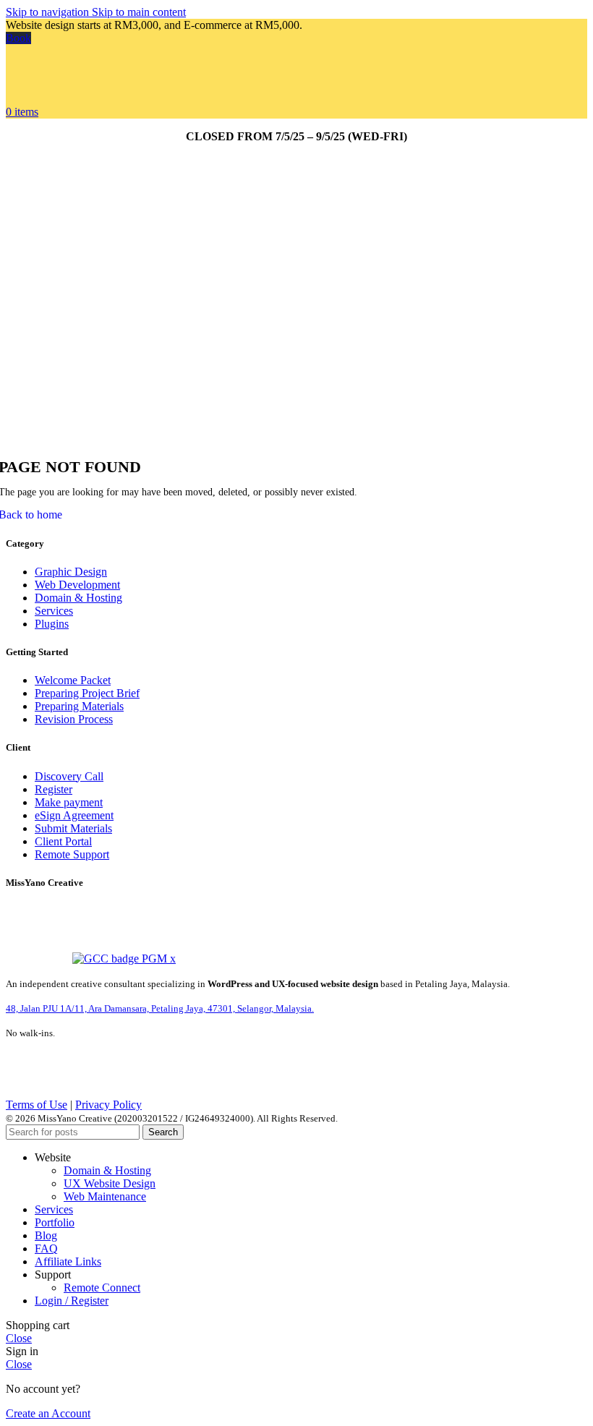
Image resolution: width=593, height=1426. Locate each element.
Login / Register (71, 1300)
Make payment (69, 802)
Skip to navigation (49, 12)
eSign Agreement (74, 815)
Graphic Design (71, 571)
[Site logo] (56, 99)
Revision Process (74, 719)
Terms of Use (36, 1104)
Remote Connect (102, 1287)
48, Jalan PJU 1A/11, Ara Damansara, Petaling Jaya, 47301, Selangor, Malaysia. (160, 1008)
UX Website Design (109, 1183)
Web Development (77, 584)
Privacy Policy (108, 1104)
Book (18, 38)
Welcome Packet (73, 680)
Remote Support (72, 854)
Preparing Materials (79, 706)
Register (53, 789)
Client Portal (63, 841)
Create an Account (48, 1413)
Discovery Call (69, 776)
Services (54, 611)
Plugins (52, 624)
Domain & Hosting (78, 598)
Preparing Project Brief (87, 693)
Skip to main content (139, 12)
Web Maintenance (105, 1196)
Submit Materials (73, 828)
